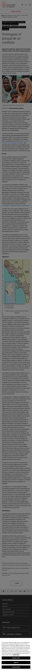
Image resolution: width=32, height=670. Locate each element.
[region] (16, 654)
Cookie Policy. (16, 654)
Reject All (16, 662)
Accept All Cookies (16, 667)
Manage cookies (16, 658)
